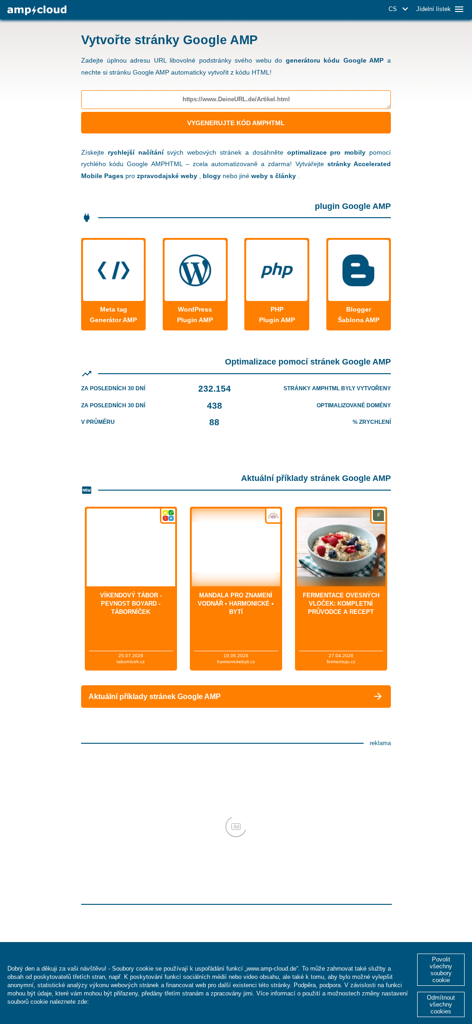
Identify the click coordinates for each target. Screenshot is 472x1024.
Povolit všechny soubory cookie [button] (441, 970)
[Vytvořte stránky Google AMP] (36, 10)
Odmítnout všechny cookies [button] (441, 1004)
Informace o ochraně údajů (129, 1001)
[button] (400, 9)
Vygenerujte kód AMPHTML (236, 123)
